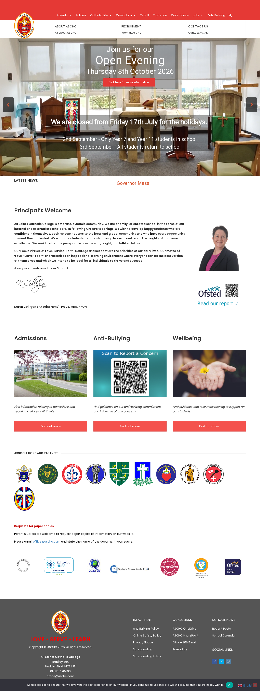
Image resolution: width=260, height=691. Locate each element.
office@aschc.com (46, 542)
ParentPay (180, 649)
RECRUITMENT (131, 26)
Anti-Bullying (216, 15)
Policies (81, 15)
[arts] (23, 565)
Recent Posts (221, 629)
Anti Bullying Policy (146, 629)
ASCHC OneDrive (184, 629)
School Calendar (224, 635)
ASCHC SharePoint (185, 635)
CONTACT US (198, 26)
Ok (229, 684)
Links (196, 15)
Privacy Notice (143, 642)
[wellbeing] (209, 373)
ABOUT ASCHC (66, 26)
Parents (62, 15)
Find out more (51, 426)
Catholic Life (99, 15)
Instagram (228, 661)
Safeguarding (142, 649)
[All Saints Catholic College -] (28, 25)
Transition (160, 15)
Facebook (214, 661)
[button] (230, 15)
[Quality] (130, 568)
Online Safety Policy (147, 635)
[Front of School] (50, 373)
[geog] (94, 565)
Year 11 (144, 15)
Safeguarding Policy (147, 656)
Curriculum (124, 15)
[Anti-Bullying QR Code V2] (130, 373)
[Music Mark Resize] (169, 566)
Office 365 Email (184, 642)
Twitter (221, 661)
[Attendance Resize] (201, 568)
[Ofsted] (233, 567)
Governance (180, 15)
